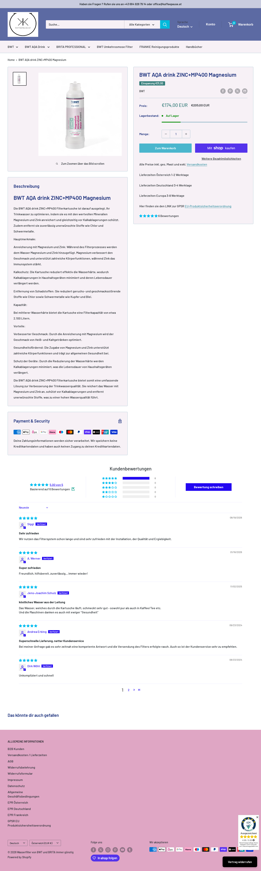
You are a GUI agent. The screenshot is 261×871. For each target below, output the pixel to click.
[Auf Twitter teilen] (237, 91)
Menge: (144, 134)
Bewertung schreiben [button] (208, 487)
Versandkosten (197, 164)
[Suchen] (165, 24)
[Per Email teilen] (244, 91)
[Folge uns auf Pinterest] (115, 849)
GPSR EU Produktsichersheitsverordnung (29, 823)
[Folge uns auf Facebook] (93, 849)
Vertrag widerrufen (240, 862)
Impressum (15, 779)
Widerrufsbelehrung (21, 767)
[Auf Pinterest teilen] (230, 91)
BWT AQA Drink (35, 46)
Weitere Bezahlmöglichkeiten (221, 158)
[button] (148, 216)
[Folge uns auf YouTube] (122, 849)
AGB (10, 761)
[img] (28, 518)
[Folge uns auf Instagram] (108, 849)
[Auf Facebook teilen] (223, 91)
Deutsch (14, 843)
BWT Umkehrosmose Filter (115, 46)
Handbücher (194, 46)
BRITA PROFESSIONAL (71, 46)
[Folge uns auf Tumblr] (129, 849)
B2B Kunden (16, 749)
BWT (11, 46)
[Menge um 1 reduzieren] (166, 134)
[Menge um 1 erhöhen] (186, 134)
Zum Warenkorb (165, 148)
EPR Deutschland (19, 809)
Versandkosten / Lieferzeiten (27, 755)
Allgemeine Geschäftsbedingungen (23, 794)
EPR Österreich (18, 802)
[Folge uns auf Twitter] (100, 849)
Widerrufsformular (20, 773)
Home (11, 59)
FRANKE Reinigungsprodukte (159, 46)
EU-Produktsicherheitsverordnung (208, 206)
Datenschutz (16, 786)
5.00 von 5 (56, 484)
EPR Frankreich (18, 815)
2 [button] (129, 690)
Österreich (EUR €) (42, 843)
